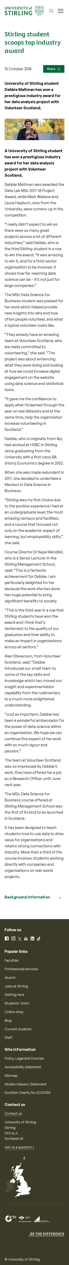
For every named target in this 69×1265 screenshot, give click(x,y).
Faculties (12, 960)
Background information (27, 897)
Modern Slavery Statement (26, 1084)
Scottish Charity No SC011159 (27, 1092)
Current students (18, 1029)
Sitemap (11, 1075)
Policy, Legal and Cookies (24, 1058)
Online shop (14, 1012)
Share (51, 68)
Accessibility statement (23, 1067)
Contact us (13, 1113)
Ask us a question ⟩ (19, 1147)
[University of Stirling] (24, 10)
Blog (8, 1020)
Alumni (10, 977)
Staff (9, 1037)
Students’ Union (17, 1003)
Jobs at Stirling (16, 986)
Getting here (14, 994)
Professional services (21, 969)
